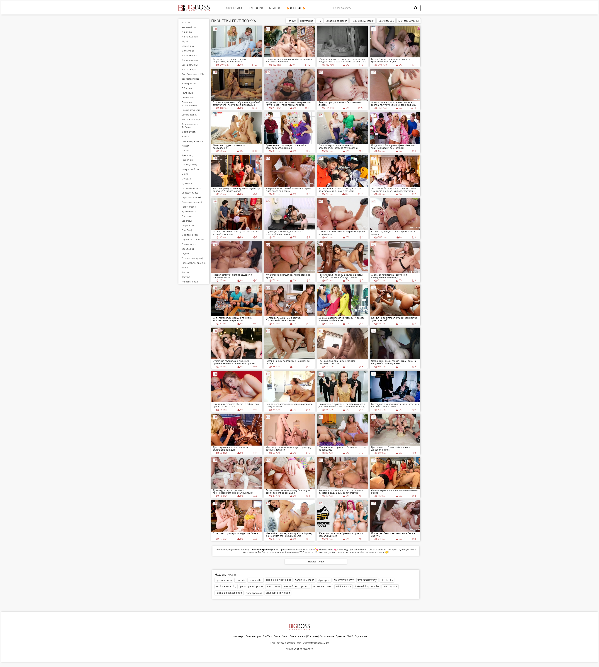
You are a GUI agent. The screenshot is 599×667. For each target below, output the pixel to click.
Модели (274, 8)
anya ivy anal (390, 586)
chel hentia (387, 580)
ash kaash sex (343, 586)
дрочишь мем (224, 580)
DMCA (350, 636)
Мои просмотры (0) (408, 21)
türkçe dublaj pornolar (367, 586)
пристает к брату (344, 580)
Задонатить (361, 636)
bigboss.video (306, 648)
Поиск (277, 636)
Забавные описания (336, 21)
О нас (285, 636)
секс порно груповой (278, 592)
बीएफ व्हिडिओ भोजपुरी (367, 580)
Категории (256, 8)
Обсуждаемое (386, 21)
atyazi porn (324, 580)
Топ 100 (291, 21)
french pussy (273, 586)
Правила (340, 636)
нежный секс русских (296, 586)
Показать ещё (316, 561)
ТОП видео (305, 552)
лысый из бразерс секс (229, 592)
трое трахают (254, 593)
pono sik (240, 580)
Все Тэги (267, 636)
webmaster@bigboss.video (316, 643)
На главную (238, 636)
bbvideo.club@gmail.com (289, 643)
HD (319, 21)
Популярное (306, 21)
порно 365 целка (304, 580)
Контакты (312, 636)
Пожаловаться (298, 636)
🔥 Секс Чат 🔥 (295, 8)
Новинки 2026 (234, 8)
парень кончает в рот (278, 579)
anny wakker (256, 580)
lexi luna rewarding (226, 586)
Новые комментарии (363, 21)
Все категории (253, 636)
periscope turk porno (251, 586)
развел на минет (322, 586)
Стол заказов (326, 636)
